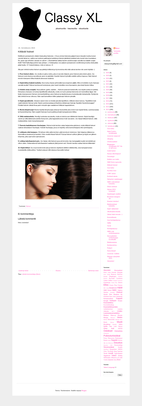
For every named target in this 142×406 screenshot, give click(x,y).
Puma (105, 338)
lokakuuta (111, 117)
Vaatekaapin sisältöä (114, 194)
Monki (105, 322)
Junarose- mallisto (113, 253)
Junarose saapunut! (113, 136)
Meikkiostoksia (112, 242)
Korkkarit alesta (112, 176)
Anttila (109, 272)
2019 (108, 92)
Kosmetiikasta (111, 217)
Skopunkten (113, 349)
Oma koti (109, 328)
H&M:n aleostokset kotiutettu (113, 182)
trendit (110, 353)
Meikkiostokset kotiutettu (112, 205)
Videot (114, 356)
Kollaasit (113, 301)
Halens (120, 290)
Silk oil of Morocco (108, 343)
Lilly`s (113, 311)
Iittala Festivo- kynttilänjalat (112, 132)
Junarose (119, 296)
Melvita (105, 319)
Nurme (120, 326)
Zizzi (118, 360)
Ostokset (108, 331)
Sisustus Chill (108, 345)
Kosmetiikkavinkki (111, 307)
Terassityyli (110, 156)
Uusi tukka (110, 128)
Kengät (106, 301)
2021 (108, 87)
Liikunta (106, 311)
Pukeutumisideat (112, 335)
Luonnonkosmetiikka (111, 313)
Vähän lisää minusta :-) (114, 214)
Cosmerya (107, 282)
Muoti (119, 322)
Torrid (109, 226)
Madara (106, 315)
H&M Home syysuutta (114, 162)
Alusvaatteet (118, 270)
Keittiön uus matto (113, 159)
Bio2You (119, 274)
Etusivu (58, 270)
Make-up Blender (116, 315)
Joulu (114, 296)
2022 (108, 84)
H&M (119, 287)
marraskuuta (112, 115)
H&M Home (107, 290)
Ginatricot (113, 288)
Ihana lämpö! (111, 251)
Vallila (109, 223)
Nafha (120, 324)
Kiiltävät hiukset (112, 165)
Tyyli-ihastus (118, 353)
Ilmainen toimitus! (113, 201)
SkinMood (106, 349)
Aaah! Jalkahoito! (113, 209)
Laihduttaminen (108, 309)
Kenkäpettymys (112, 228)
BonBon (120, 276)
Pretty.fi (109, 248)
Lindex (119, 311)
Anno (105, 272)
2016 (108, 101)
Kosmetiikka (108, 303)
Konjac (120, 301)
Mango (106, 317)
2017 (108, 98)
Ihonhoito (106, 296)
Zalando (110, 360)
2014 (108, 106)
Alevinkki (107, 270)
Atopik (108, 274)
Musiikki (115, 324)
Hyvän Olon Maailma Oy (113, 294)
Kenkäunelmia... (112, 245)
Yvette (105, 360)
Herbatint (112, 292)
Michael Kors (118, 319)
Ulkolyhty (110, 139)
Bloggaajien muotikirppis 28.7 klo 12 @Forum (114, 146)
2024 (108, 78)
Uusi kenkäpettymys (113, 220)
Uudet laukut (111, 151)
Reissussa (111, 338)
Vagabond (107, 355)
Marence (113, 317)
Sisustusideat (109, 347)
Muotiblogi (107, 324)
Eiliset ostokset (112, 186)
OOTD (120, 328)
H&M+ (114, 290)
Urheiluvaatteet (112, 141)
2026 (108, 72)
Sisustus (118, 342)
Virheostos (107, 357)
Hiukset (28, 206)
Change (115, 280)
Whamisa (114, 357)
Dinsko (120, 282)
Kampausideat (108, 298)
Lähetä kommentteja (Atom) (31, 274)
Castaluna (119, 278)
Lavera (120, 309)
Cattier (105, 280)
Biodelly (105, 276)
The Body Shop (112, 351)
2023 (108, 81)
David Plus (114, 282)
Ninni (117, 48)
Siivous (120, 340)
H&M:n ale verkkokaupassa (113, 232)
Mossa (112, 322)
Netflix (106, 326)
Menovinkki (111, 319)
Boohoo (105, 278)
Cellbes (110, 280)
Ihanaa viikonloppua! (114, 153)
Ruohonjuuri (118, 338)
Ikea (110, 296)
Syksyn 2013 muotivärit (111, 190)
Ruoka (105, 340)
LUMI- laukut (111, 173)
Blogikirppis (112, 276)
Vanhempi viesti (93, 270)
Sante (109, 340)
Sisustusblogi (118, 345)
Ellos (106, 285)
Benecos (113, 274)
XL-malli (119, 357)
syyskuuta (111, 120)
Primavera (106, 333)
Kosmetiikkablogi (109, 305)
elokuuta (111, 123)
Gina (107, 288)
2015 (108, 104)
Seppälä (114, 340)
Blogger (83, 390)
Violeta (120, 355)
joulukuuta (111, 112)
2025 (108, 75)
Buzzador (112, 278)
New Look (113, 326)
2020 (108, 89)
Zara (115, 360)
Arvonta (119, 272)
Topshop (119, 351)
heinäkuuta (111, 126)
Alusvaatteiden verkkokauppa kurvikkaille (112, 237)
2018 (108, 95)
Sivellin (120, 347)
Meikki (119, 317)
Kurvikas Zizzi (111, 170)
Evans (111, 285)
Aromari (114, 272)
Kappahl (119, 298)
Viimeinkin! (110, 261)
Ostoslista (118, 331)
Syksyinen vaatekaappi (114, 179)
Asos (105, 274)
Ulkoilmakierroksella (113, 211)
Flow (115, 285)
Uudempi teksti (23, 270)
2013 (108, 109)
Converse (119, 280)
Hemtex (106, 292)
